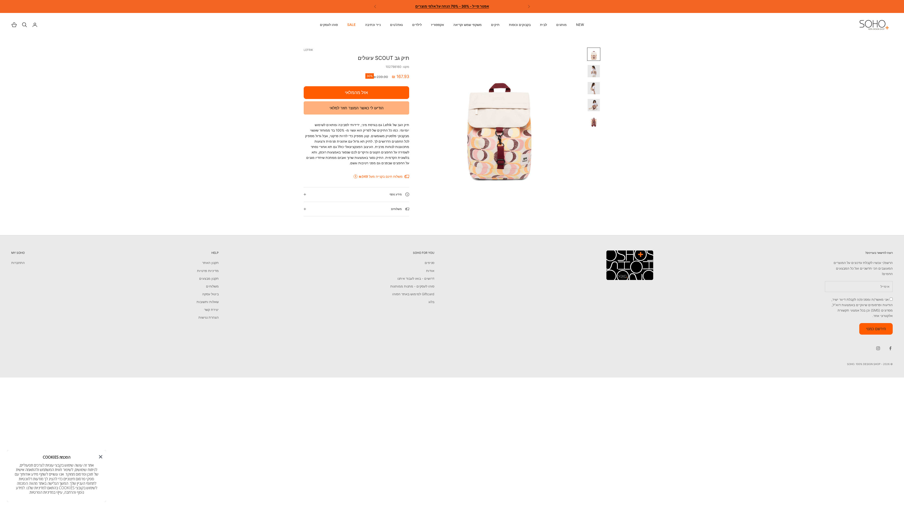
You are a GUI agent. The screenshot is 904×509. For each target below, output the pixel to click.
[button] (100, 457)
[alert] (56, 476)
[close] (100, 457)
